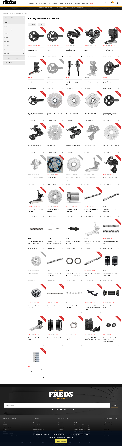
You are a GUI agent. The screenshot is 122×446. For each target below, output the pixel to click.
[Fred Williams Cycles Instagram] (57, 409)
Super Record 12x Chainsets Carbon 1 (53, 49)
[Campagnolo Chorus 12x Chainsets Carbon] (111, 68)
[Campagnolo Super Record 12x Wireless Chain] (92, 197)
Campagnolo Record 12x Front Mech (91, 178)
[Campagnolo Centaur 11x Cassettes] (55, 197)
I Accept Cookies (61, 441)
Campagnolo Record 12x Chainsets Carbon (53, 81)
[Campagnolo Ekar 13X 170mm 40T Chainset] (36, 100)
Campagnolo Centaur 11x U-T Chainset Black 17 (110, 114)
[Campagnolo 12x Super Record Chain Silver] (111, 197)
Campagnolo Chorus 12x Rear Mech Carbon (73, 146)
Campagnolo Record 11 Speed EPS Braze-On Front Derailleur (92, 81)
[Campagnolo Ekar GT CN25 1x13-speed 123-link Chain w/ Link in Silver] (55, 229)
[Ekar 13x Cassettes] (55, 132)
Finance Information (8, 427)
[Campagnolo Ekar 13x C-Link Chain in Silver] (55, 261)
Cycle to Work (36, 425)
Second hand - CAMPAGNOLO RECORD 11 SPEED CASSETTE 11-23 (73, 179)
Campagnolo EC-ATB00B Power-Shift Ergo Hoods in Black (92, 338)
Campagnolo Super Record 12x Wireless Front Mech (110, 49)
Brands (77, 3)
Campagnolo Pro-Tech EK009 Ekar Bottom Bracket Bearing (73, 274)
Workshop (35, 427)
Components (53, 3)
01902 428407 (108, 422)
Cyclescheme (6, 429)
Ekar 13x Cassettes (51, 145)
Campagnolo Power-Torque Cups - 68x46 (110, 274)
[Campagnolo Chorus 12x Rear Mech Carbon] (74, 132)
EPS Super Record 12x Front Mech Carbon (34, 81)
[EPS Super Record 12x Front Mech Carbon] (36, 68)
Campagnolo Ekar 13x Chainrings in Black (52, 178)
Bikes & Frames (32, 3)
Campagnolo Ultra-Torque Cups (55, 338)
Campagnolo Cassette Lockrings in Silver (74, 338)
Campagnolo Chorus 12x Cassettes (90, 114)
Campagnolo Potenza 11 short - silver (35, 178)
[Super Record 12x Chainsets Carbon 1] (55, 36)
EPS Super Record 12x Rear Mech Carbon (92, 49)
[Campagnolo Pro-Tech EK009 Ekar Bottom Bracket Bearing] (74, 261)
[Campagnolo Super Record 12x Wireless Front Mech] (111, 36)
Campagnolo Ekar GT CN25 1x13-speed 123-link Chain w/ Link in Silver (54, 243)
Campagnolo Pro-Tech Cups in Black (110, 306)
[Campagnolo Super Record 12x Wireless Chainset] (36, 36)
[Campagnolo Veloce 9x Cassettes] (36, 293)
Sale (91, 3)
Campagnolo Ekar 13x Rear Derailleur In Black (34, 146)
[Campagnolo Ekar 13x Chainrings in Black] (55, 164)
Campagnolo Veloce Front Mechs (34, 338)
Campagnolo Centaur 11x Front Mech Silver (92, 242)
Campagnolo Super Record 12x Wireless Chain (92, 210)
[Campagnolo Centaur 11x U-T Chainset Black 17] (111, 100)
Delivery (5, 422)
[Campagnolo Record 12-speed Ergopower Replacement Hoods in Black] (92, 293)
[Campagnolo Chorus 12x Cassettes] (92, 100)
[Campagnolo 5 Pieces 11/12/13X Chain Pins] (36, 357)
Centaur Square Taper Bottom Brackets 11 (73, 242)
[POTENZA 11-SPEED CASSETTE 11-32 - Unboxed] (111, 132)
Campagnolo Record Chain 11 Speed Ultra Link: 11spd (35, 242)
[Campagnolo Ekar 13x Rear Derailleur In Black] (36, 132)
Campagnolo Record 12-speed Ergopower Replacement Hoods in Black (92, 307)
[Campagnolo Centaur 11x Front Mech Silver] (92, 229)
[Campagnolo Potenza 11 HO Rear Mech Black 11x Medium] (92, 132)
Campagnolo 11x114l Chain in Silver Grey (73, 306)
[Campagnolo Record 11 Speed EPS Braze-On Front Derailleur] (92, 68)
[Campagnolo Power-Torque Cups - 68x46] (111, 261)
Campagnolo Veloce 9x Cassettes (33, 306)
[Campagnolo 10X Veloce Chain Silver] (55, 293)
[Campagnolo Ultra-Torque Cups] (55, 325)
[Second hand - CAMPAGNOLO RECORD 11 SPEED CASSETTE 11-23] (74, 164)
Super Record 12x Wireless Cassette (72, 114)
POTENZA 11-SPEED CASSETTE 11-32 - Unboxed (111, 146)
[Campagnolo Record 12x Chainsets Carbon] (55, 68)
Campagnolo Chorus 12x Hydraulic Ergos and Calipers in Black (73, 82)
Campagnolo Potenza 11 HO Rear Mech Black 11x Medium (91, 146)
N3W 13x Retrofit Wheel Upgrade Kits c (71, 210)
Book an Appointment (38, 429)
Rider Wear (42, 3)
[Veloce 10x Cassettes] (36, 261)
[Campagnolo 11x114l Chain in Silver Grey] (74, 293)
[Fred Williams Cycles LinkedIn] (69, 409)
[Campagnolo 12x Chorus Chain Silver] (92, 261)
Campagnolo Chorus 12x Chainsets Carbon (109, 81)
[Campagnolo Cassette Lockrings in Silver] (74, 325)
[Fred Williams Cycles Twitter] (52, 409)
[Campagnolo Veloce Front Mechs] (36, 325)
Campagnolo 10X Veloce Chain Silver (54, 306)
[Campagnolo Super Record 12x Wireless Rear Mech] (74, 36)
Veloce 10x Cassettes (33, 273)
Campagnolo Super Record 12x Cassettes (54, 114)
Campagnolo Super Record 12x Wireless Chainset (35, 49)
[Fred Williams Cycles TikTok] (74, 409)
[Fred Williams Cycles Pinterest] (61, 409)
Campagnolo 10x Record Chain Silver (111, 242)
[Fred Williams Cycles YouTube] (65, 409)
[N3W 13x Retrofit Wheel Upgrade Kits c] (74, 197)
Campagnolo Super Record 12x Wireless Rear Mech (73, 49)
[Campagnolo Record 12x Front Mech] (92, 164)
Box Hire (85, 3)
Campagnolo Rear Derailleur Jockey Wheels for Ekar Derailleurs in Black (110, 339)
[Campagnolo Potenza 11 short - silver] (36, 164)
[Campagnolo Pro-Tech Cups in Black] (111, 293)
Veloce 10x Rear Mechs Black (110, 177)
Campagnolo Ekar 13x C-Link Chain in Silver (54, 274)
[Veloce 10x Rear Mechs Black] (111, 164)
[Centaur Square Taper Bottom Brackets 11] (74, 229)
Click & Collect (6, 425)
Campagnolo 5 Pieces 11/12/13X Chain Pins (35, 370)
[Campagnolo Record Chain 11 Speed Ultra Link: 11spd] (36, 229)
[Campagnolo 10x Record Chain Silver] (111, 229)
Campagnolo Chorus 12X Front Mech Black (35, 210)
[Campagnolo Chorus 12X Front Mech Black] (36, 197)
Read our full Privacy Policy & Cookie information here (61, 437)
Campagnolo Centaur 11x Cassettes (53, 210)
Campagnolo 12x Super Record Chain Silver (110, 210)
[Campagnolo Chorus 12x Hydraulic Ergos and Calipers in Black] (74, 68)
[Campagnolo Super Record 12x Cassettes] (55, 100)
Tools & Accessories (66, 3)
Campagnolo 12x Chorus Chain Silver (92, 274)
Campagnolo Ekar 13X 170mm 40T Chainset (35, 114)
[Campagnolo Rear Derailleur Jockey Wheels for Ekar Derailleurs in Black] (111, 325)
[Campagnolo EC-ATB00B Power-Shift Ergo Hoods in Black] (92, 325)
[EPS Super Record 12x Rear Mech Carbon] (92, 36)
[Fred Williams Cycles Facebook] (48, 409)
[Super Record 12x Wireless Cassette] (74, 100)
